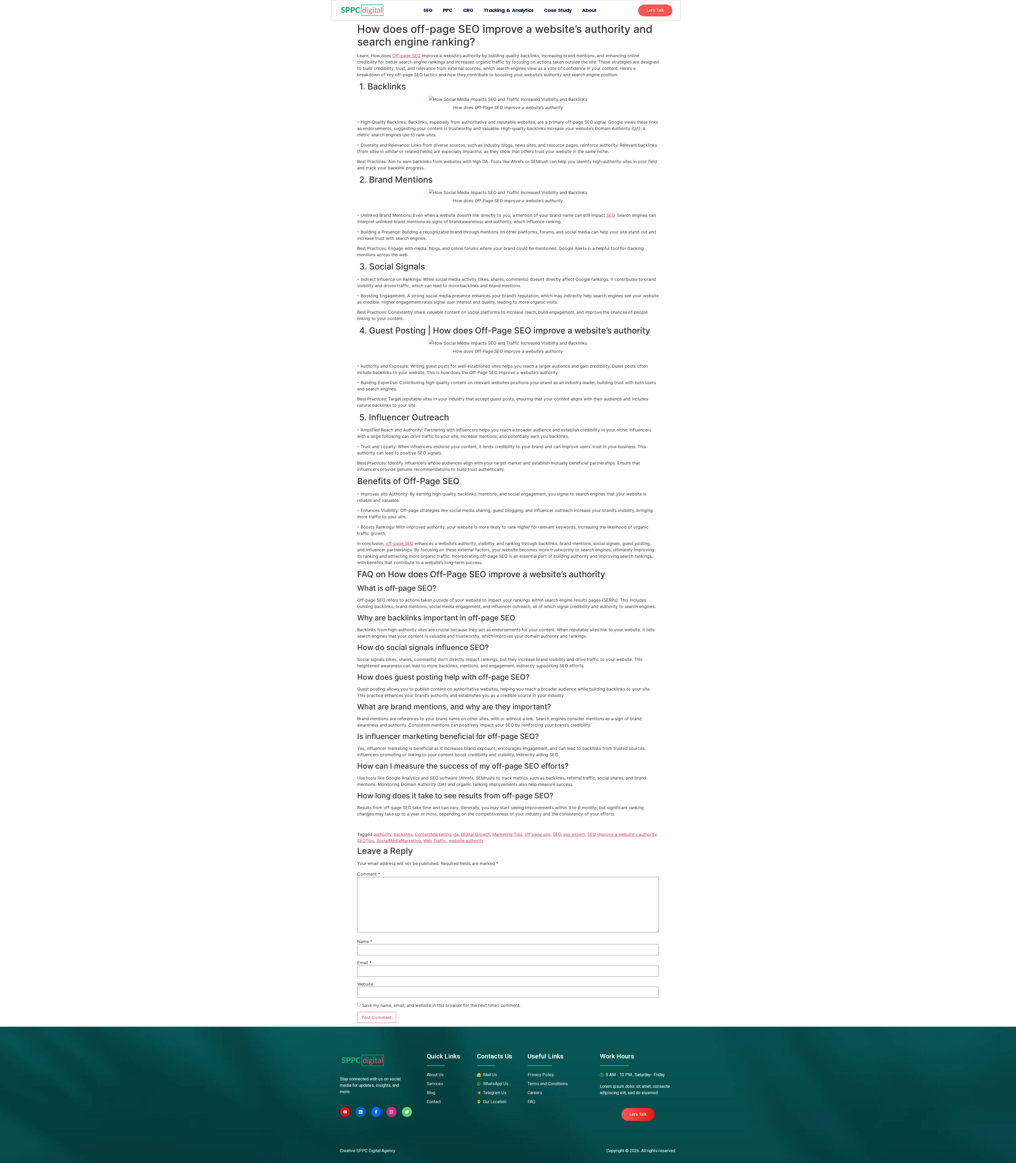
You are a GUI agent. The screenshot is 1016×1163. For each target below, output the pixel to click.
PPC (447, 10)
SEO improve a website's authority (621, 834)
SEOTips (365, 840)
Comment (368, 874)
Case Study (558, 10)
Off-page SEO (406, 55)
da (456, 834)
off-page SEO (399, 543)
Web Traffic (434, 840)
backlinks (403, 834)
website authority (466, 840)
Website (365, 984)
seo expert (574, 834)
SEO (427, 10)
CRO (468, 10)
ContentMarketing (433, 834)
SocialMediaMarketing (399, 840)
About (589, 10)
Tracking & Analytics (508, 10)
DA (636, 128)
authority (382, 834)
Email (364, 963)
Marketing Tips (507, 834)
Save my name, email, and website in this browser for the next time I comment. (441, 1005)
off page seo (537, 834)
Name (364, 941)
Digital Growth (475, 834)
